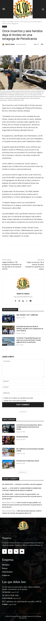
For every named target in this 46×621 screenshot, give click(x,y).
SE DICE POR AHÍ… (22, 437)
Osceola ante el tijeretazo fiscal (27, 461)
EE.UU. (17, 22)
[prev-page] (3, 349)
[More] (40, 50)
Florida (5, 604)
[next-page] (7, 349)
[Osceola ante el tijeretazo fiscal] (8, 464)
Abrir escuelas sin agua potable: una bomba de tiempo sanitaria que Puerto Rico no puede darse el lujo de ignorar (22, 496)
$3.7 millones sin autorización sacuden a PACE (21, 601)
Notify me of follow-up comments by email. (18, 398)
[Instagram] (19, 300)
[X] (16, 50)
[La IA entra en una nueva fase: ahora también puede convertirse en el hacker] (8, 428)
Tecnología (6, 592)
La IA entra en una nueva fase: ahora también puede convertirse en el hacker (29, 427)
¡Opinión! (5, 322)
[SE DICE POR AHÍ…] (8, 440)
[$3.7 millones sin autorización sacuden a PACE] (8, 452)
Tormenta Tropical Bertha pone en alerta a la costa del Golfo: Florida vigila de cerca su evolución (28, 340)
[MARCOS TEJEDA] (3, 44)
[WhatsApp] (35, 50)
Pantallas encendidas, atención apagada (28, 484)
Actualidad (10, 22)
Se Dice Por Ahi (7, 598)
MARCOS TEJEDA (10, 44)
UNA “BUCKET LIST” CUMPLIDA (27, 315)
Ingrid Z (4, 488)
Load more (22, 472)
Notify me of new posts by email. (15, 400)
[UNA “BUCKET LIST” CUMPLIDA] (8, 318)
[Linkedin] (26, 50)
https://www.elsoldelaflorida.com (23, 296)
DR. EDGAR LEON (7, 484)
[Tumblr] (31, 50)
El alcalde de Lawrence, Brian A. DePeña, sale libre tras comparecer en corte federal (29, 329)
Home (4, 22)
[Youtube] (30, 300)
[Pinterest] (21, 50)
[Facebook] (11, 50)
